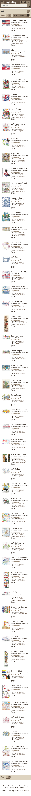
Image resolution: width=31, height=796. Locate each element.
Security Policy (14, 787)
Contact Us (11, 786)
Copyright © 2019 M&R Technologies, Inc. (13, 790)
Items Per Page (19, 15)
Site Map (22, 787)
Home (4, 786)
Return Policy (19, 786)
